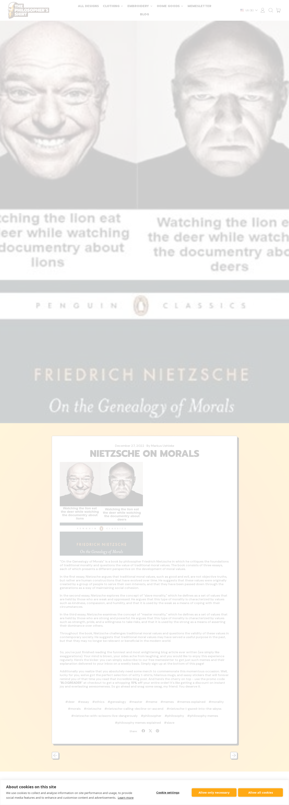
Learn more (125, 797)
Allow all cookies (260, 792)
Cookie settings (167, 792)
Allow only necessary (214, 792)
